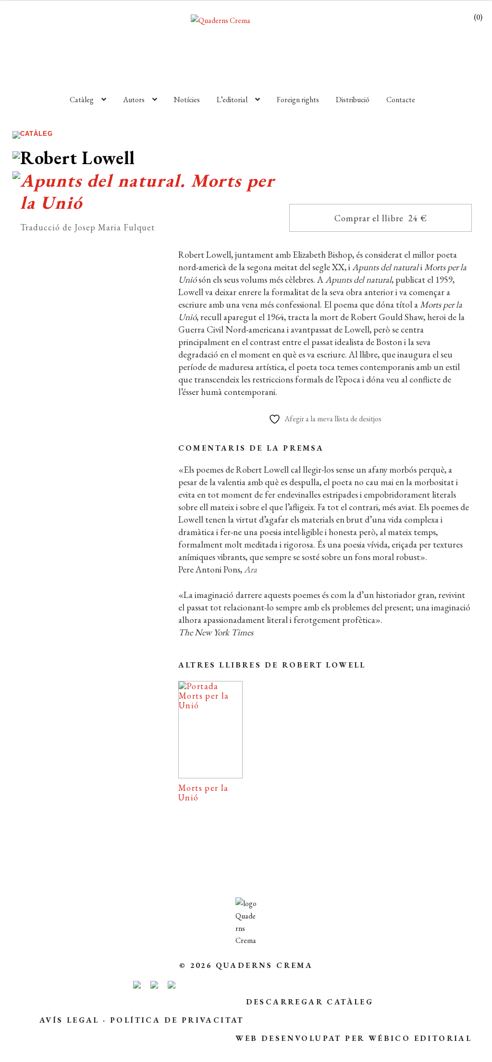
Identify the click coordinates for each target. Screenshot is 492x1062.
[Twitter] (121, 687)
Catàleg (82, 100)
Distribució (352, 100)
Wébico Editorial (420, 1038)
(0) (478, 17)
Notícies (187, 100)
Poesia (87, 458)
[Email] (37, 687)
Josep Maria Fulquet (112, 498)
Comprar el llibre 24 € (380, 218)
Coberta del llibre (87, 657)
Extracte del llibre (87, 623)
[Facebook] (77, 687)
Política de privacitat (177, 1020)
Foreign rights (298, 100)
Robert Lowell (77, 483)
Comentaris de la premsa (251, 448)
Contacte (400, 100)
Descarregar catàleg (310, 1002)
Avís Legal (69, 1020)
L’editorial (232, 100)
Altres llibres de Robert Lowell (272, 665)
